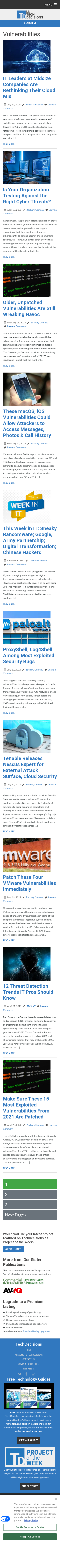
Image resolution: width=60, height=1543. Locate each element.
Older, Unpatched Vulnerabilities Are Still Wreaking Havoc (29, 308)
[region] (30, 1519)
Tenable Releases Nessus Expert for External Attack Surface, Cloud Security (30, 767)
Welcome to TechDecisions (28, 1354)
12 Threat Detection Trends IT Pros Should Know (28, 992)
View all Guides (28, 1440)
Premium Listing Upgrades (36, 1331)
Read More (8, 144)
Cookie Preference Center (30, 1527)
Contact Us (28, 1359)
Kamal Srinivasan (34, 104)
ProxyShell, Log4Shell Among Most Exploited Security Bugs (28, 655)
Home (28, 1350)
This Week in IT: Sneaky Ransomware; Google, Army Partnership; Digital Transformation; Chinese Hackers (30, 540)
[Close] (56, 1499)
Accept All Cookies (30, 1536)
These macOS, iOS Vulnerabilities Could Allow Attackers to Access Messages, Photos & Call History (27, 423)
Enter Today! (30, 1486)
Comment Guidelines (28, 1364)
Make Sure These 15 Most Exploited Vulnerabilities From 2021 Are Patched (26, 1108)
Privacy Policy (31, 1520)
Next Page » (16, 1214)
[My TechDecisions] (30, 17)
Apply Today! (13, 1249)
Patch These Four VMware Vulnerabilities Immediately (29, 883)
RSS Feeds (28, 1368)
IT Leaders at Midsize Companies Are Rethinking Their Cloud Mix (29, 87)
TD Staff (31, 1006)
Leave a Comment (16, 326)
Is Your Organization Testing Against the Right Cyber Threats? (27, 196)
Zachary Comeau (35, 209)
